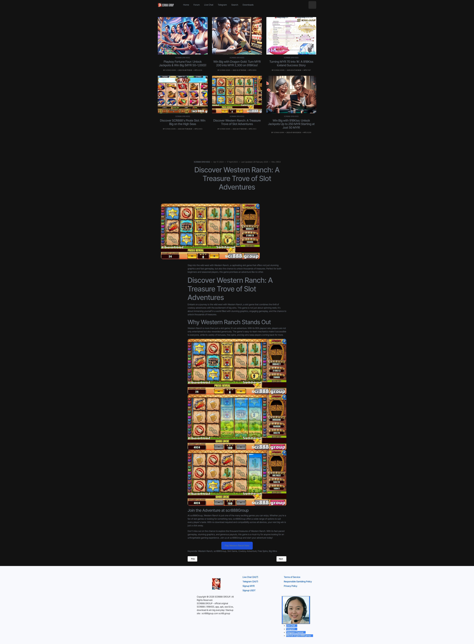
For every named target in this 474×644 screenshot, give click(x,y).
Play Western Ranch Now (237, 545)
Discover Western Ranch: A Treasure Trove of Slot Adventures (237, 122)
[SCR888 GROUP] (166, 4)
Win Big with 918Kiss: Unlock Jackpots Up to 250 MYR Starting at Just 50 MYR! (291, 124)
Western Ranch (205, 551)
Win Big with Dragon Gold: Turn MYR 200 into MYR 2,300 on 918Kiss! (237, 63)
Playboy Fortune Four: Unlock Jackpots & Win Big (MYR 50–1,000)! (182, 63)
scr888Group (220, 551)
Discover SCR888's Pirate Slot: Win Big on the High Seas (182, 122)
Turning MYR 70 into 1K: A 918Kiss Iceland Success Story (291, 63)
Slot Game (232, 551)
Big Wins (273, 551)
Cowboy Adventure (247, 551)
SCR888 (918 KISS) (182, 58)
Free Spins (263, 551)
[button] (312, 5)
